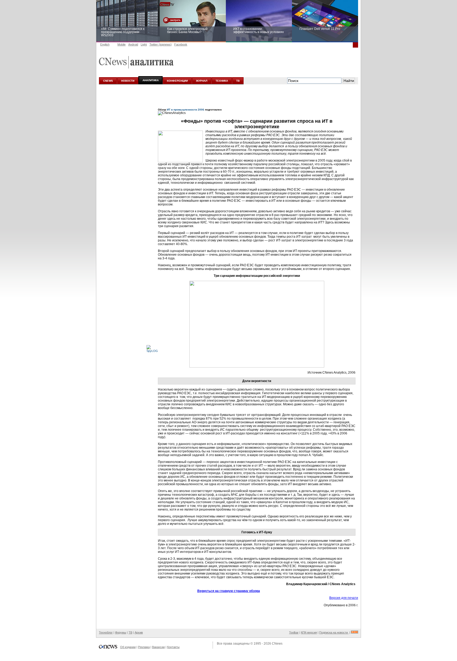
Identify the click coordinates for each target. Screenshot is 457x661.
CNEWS (108, 80)
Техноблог (106, 632)
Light (144, 44)
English (104, 44)
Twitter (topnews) (160, 44)
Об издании (128, 647)
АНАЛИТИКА (151, 80)
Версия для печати (343, 598)
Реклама (144, 647)
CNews (277, 643)
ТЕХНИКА (222, 80)
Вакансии (158, 647)
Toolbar (294, 632)
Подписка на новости (334, 632)
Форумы (120, 632)
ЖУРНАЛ (201, 80)
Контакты (173, 647)
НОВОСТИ (127, 80)
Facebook (180, 44)
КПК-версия (309, 632)
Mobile (121, 44)
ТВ (238, 80)
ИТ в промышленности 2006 (185, 109)
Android (133, 44)
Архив (139, 632)
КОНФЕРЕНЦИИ (177, 80)
